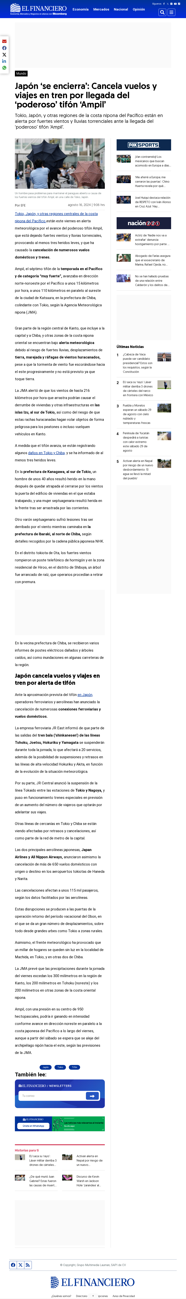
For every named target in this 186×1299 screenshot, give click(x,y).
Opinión (139, 9)
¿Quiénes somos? (61, 1296)
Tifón (74, 1067)
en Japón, (85, 695)
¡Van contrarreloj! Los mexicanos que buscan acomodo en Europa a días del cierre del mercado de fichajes (153, 166)
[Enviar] (92, 1096)
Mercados (101, 9)
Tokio (60, 1067)
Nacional (121, 9)
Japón (46, 1067)
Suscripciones (100, 1296)
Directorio (81, 1296)
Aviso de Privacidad (124, 1296)
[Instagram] (172, 3)
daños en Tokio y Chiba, (46, 453)
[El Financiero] (38, 9)
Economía (81, 9)
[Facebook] (165, 3)
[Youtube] (176, 3)
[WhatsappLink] (60, 1123)
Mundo (21, 73)
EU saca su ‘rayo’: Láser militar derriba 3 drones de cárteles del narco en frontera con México (43, 1165)
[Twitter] (168, 3)
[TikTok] (180, 3)
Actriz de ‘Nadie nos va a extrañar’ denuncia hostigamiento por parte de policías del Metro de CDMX (153, 244)
